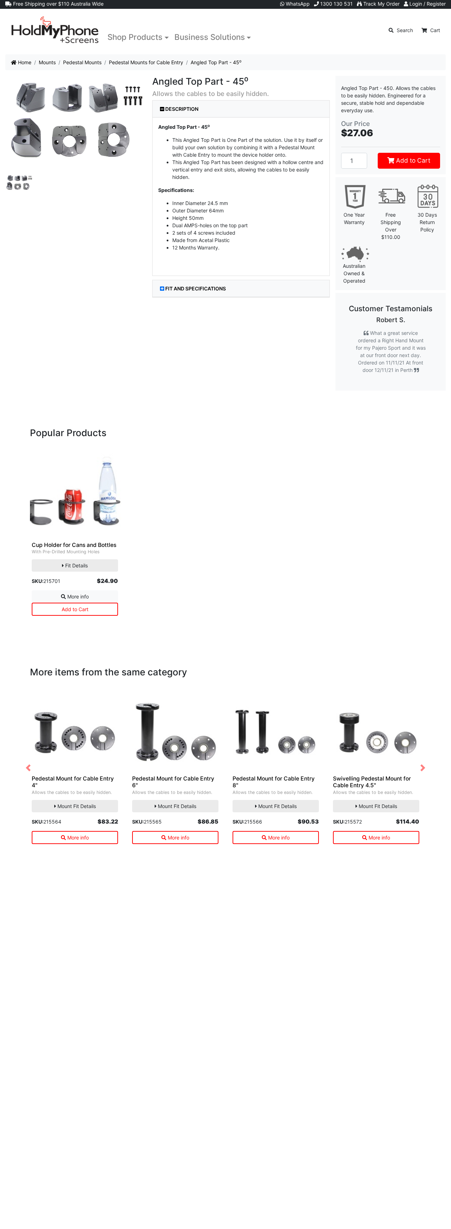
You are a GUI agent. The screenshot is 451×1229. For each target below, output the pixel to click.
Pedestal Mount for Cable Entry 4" (73, 782)
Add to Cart (412, 160)
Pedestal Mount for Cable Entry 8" (274, 782)
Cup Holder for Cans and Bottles (74, 545)
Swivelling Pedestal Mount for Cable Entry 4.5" (372, 782)
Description (181, 109)
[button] (28, 768)
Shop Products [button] (134, 37)
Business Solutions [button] (209, 37)
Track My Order (381, 4)
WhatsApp (297, 4)
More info (77, 597)
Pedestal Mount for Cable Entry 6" (173, 782)
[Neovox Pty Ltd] (55, 30)
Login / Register (427, 4)
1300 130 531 (336, 4)
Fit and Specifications (195, 288)
